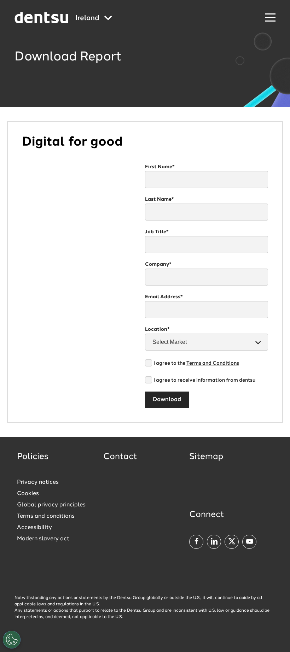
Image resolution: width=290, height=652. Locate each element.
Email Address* (164, 296)
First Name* (160, 166)
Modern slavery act (43, 539)
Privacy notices (38, 482)
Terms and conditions (46, 516)
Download (167, 400)
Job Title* (157, 231)
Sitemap (206, 457)
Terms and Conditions (212, 363)
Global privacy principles (51, 505)
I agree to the (196, 363)
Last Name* (159, 199)
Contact (120, 457)
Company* (158, 264)
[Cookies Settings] (12, 639)
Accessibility (34, 527)
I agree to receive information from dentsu (204, 380)
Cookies (28, 494)
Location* (157, 329)
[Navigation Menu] (270, 17)
